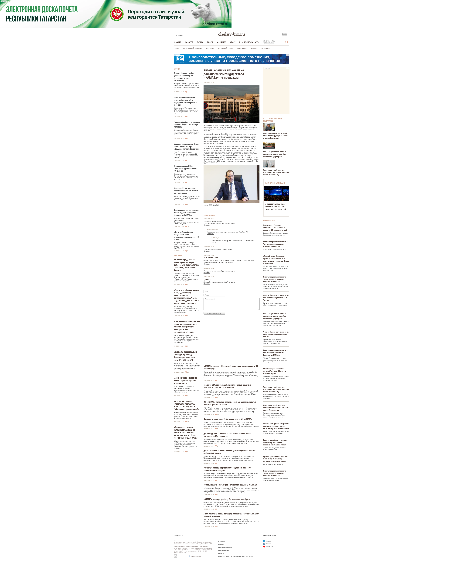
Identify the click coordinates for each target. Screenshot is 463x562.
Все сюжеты (265, 48)
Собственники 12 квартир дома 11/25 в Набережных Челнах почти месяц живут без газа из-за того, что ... (186, 110)
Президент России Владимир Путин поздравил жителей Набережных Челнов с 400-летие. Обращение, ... (187, 199)
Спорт (232, 42)
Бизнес (200, 42)
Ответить (207, 225)
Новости (189, 42)
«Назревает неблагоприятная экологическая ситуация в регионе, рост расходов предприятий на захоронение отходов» (187, 326)
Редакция (221, 544)
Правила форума (223, 550)
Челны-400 (210, 48)
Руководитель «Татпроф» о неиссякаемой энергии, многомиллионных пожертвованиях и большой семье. (186, 389)
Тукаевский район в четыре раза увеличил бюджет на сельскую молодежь (187, 124)
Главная (177, 42)
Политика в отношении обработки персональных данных (235, 556)
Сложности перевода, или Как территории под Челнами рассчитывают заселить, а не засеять (185, 355)
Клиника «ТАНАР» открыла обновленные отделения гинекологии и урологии (276, 206)
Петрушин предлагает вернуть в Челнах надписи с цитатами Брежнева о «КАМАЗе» (186, 212)
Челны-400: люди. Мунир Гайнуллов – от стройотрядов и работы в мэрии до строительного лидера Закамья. (186, 309)
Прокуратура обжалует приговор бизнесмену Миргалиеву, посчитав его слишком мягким (275, 442)
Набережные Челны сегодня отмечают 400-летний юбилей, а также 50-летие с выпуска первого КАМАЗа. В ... (186, 245)
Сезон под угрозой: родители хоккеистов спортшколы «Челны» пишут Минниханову (276, 172)
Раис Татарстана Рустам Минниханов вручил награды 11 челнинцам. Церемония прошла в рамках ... (186, 155)
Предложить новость (249, 42)
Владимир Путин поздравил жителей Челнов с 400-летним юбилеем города (186, 190)
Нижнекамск (242, 48)
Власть (210, 42)
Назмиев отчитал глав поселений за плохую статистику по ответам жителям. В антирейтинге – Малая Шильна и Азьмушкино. (186, 415)
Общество (221, 42)
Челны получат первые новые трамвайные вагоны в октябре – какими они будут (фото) (275, 154)
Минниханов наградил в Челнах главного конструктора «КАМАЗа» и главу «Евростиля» (187, 146)
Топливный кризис (225, 48)
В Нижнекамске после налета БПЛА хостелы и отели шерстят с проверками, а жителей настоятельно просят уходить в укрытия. (186, 444)
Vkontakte (269, 544)
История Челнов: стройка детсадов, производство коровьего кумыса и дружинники (184, 77)
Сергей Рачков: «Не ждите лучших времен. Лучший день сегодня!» (185, 380)
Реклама (221, 553)
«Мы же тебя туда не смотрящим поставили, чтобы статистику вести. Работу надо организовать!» (186, 405)
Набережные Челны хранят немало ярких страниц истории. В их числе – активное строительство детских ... (186, 86)
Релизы (254, 48)
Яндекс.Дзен (269, 546)
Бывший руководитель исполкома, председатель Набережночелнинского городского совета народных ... (186, 221)
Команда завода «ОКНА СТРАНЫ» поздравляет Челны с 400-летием (186, 168)
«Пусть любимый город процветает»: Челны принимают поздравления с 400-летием (187, 236)
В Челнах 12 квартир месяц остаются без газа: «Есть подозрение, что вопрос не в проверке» (185, 101)
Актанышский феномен (192, 48)
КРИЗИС (176, 48)
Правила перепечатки (225, 547)
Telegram (268, 541)
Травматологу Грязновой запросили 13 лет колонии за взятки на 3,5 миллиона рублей (275, 227)
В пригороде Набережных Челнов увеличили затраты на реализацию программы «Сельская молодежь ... (186, 132)
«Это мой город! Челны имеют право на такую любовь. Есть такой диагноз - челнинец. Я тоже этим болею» (186, 265)
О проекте (221, 541)
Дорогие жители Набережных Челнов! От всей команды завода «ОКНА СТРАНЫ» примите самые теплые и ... (186, 176)
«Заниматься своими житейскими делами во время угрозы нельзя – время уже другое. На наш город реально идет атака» (186, 432)
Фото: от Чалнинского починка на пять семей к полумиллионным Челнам (276, 297)
